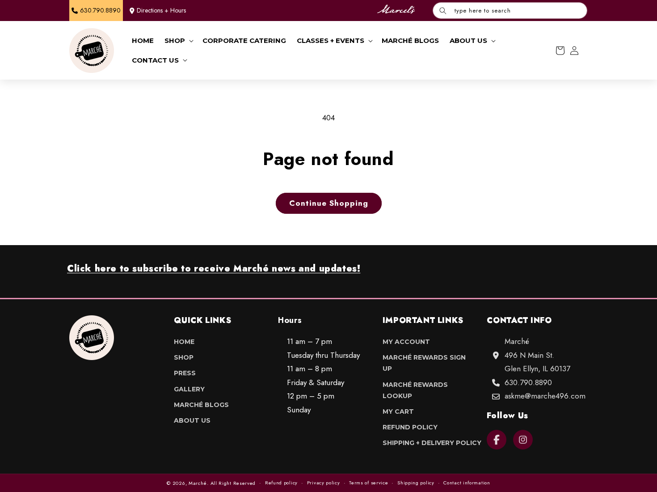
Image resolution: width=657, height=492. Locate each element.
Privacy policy (323, 482)
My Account (406, 342)
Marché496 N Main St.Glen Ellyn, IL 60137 (537, 355)
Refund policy (281, 482)
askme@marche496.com (545, 395)
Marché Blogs (201, 405)
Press (185, 373)
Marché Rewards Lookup (415, 390)
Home (184, 342)
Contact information (466, 482)
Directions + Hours (161, 10)
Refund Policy (410, 427)
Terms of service (368, 482)
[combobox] (510, 10)
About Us (192, 420)
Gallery (189, 389)
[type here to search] (443, 10)
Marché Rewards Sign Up (424, 363)
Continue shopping (328, 203)
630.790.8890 (528, 382)
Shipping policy (415, 482)
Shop (184, 357)
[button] (178, 41)
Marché (198, 483)
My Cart (398, 411)
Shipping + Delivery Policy (432, 443)
